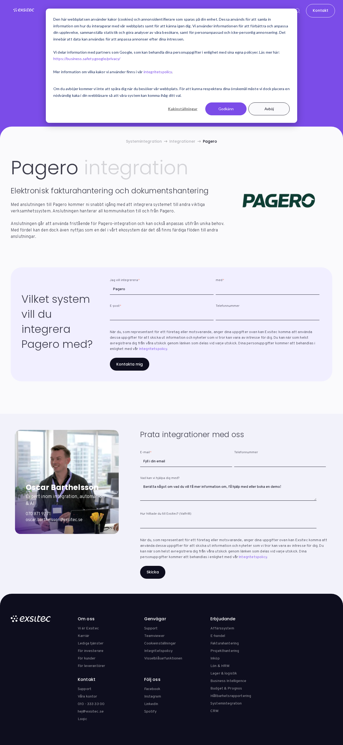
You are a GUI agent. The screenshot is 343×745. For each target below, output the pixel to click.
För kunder (86, 658)
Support (151, 628)
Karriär (83, 636)
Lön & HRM (219, 666)
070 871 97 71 (38, 514)
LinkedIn (151, 704)
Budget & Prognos (226, 688)
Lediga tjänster (90, 643)
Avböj (269, 108)
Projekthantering (224, 651)
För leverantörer (91, 666)
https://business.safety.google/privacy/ (86, 58)
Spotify (150, 711)
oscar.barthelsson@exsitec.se (54, 520)
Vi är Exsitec (88, 628)
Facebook (152, 689)
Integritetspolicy (153, 349)
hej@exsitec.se (91, 711)
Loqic (82, 719)
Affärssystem (222, 628)
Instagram (152, 696)
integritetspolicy (158, 71)
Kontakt (320, 10)
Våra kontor (87, 696)
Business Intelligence (228, 681)
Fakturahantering (224, 643)
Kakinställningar (182, 108)
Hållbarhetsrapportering (230, 696)
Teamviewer (154, 636)
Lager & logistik (223, 673)
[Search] (297, 11)
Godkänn (226, 108)
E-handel (217, 636)
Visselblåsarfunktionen (163, 658)
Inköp (215, 658)
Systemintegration (144, 141)
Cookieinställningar (160, 643)
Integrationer (182, 141)
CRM (214, 711)
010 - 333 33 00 (91, 704)
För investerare (90, 651)
